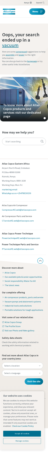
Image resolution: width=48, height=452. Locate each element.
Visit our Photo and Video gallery (19, 330)
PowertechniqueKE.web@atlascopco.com (21, 238)
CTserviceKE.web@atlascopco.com (18, 220)
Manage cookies (22, 441)
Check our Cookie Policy (23, 426)
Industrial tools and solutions (18, 305)
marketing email (9, 189)
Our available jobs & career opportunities (23, 277)
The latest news (12, 285)
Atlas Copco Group (13, 322)
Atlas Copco (10, 272)
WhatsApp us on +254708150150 (16, 193)
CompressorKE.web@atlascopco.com (19, 209)
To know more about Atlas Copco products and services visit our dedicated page (24, 99)
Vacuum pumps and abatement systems (23, 301)
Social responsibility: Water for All (20, 281)
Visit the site (33, 381)
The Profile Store (13, 326)
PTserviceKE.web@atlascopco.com (18, 249)
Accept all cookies (22, 433)
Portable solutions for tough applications (24, 310)
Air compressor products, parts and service (24, 297)
